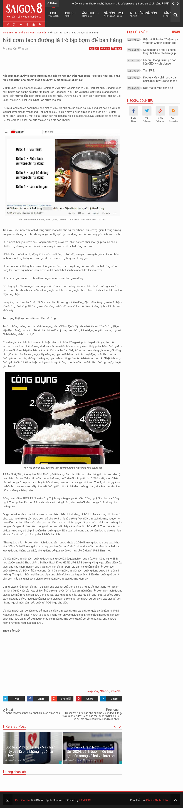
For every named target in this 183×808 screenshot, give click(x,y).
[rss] (40, 24)
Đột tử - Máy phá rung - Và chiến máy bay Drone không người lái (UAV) (30, 751)
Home (54, 14)
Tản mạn (169, 14)
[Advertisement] (62, 61)
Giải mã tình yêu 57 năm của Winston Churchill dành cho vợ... (160, 43)
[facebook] (8, 24)
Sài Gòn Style (114, 14)
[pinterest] (27, 24)
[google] (14, 24)
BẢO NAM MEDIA (157, 800)
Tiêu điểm (116, 691)
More (176, 32)
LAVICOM (85, 800)
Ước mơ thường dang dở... (159, 88)
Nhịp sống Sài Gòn (143, 14)
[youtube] (33, 24)
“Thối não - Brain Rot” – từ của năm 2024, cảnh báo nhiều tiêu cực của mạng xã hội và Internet (90, 751)
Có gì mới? (140, 32)
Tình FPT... (149, 70)
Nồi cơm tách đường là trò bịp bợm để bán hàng (62, 40)
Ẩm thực (88, 14)
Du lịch (70, 14)
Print (106, 48)
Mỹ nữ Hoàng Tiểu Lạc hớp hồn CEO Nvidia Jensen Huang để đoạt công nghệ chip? (120, 3)
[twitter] (21, 24)
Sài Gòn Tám (23, 800)
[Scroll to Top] (175, 799)
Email (118, 48)
